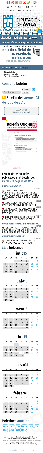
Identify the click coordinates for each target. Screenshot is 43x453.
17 (27, 267)
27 (6, 272)
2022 (31, 426)
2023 (24, 426)
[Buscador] (28, 2)
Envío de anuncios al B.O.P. (14, 76)
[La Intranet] (35, 2)
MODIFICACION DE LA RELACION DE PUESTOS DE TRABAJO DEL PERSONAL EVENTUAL (20, 211)
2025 (11, 426)
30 (22, 272)
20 (6, 269)
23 (22, 269)
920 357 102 (29, 10)
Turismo (38, 42)
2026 (5, 426)
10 (27, 264)
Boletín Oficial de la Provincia (16, 52)
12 (27, 292)
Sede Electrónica (9, 42)
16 (22, 267)
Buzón (23, 7)
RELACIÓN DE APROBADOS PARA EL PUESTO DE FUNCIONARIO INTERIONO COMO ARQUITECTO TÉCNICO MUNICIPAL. (21, 230)
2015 (21, 46)
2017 (24, 430)
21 (11, 269)
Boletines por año (10, 74)
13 (6, 267)
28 (11, 272)
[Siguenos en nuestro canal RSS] (20, 2)
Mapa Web (14, 7)
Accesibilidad (17, 10)
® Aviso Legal (9, 437)
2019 (11, 430)
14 (11, 267)
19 (27, 294)
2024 (18, 426)
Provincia (17, 37)
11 (21, 292)
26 (27, 297)
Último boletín (9, 72)
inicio (5, 46)
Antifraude (32, 7)
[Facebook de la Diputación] (8, 2)
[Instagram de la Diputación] (12, 2)
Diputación (6, 37)
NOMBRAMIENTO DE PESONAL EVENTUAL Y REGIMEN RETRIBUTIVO (19, 204)
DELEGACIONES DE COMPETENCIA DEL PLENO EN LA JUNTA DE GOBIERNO (21, 218)
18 (22, 294)
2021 (37, 426)
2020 (5, 430)
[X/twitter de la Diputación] (16, 2)
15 (16, 267)
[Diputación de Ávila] (21, 32)
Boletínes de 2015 (21, 58)
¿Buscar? (25, 92)
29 (16, 272)
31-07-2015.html (30, 46)
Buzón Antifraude (29, 439)
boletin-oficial (13, 46)
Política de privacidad (21, 437)
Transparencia (25, 42)
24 (27, 269)
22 (16, 269)
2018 (18, 430)
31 (27, 272)
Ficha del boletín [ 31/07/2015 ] (18, 61)
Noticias (27, 37)
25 (22, 297)
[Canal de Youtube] (24, 2)
